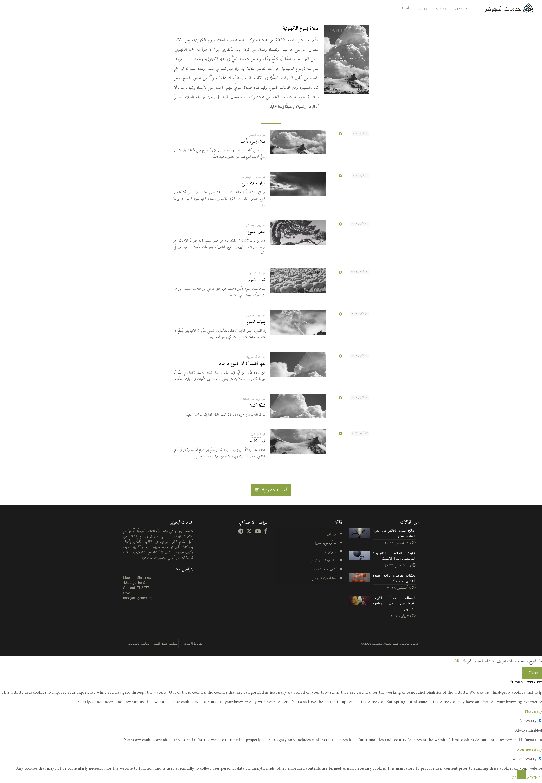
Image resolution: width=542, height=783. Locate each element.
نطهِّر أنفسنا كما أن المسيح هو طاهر (241, 363)
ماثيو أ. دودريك (253, 357)
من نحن (332, 534)
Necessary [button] (533, 711)
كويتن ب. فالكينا (252, 399)
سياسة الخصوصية (138, 643)
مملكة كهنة (257, 405)
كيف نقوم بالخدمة (325, 569)
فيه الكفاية (257, 441)
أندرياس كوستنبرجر (251, 177)
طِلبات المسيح (256, 322)
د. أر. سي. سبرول (325, 542)
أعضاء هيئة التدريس (324, 578)
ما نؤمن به (330, 551)
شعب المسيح (256, 280)
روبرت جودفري (253, 315)
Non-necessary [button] (529, 749)
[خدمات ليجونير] (508, 8)
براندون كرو (255, 273)
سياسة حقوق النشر (165, 643)
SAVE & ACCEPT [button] (527, 778)
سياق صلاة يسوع (253, 183)
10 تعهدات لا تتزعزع (322, 560)
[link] (346, 59)
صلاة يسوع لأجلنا (253, 141)
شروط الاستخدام (191, 643)
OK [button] (456, 661)
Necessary (528, 721)
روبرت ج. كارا (253, 225)
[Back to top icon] (521, 774)
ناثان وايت (256, 434)
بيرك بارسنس (254, 135)
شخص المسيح (256, 231)
